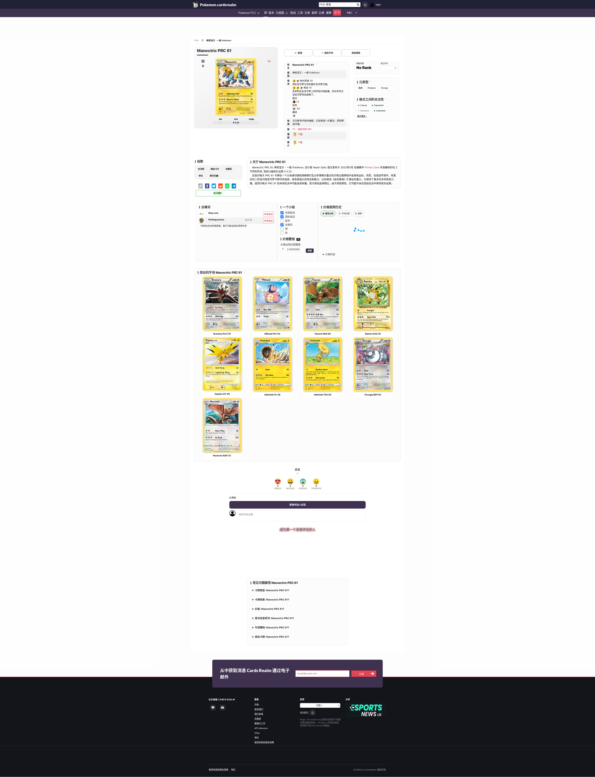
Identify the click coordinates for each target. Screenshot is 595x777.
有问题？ (218, 193)
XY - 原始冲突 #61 (302, 129)
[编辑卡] (316, 64)
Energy (384, 88)
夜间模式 (304, 713)
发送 (310, 250)
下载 (300, 134)
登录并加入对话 (297, 504)
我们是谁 (258, 714)
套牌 (360, 213)
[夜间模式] (365, 5)
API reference (261, 728)
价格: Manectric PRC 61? (269, 609)
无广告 (337, 12)
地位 (256, 738)
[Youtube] (222, 708)
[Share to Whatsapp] (227, 185)
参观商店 (268, 214)
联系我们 (258, 709)
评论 (200, 175)
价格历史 (330, 254)
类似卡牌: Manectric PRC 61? (272, 637)
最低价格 (329, 213)
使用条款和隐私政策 (264, 742)
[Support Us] (213, 708)
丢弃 (360, 88)
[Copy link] (200, 185)
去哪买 (228, 169)
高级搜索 (356, 52)
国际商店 (290, 216)
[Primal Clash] (202, 65)
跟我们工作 (259, 723)
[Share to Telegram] (234, 185)
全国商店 (290, 212)
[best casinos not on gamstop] (366, 710)
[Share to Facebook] (207, 185)
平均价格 (346, 213)
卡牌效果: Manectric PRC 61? (272, 599)
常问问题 (214, 175)
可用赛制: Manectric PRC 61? (272, 627)
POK (196, 40)
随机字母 (328, 52)
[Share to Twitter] (214, 185)
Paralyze (372, 88)
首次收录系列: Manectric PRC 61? (274, 618)
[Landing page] (195, 5)
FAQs (257, 733)
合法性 (201, 169)
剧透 (300, 52)
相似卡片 (215, 169)
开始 (256, 705)
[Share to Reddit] (220, 185)
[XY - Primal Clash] (202, 61)
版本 (287, 220)
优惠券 (257, 719)
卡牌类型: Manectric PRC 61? (272, 590)
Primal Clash (372, 167)
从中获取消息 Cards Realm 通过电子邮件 (255, 674)
